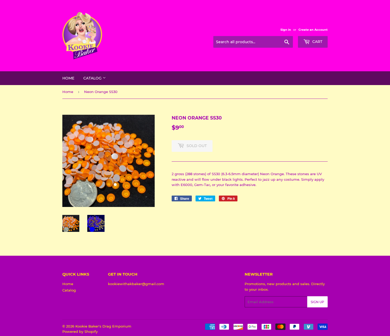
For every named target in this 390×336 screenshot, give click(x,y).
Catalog (93, 78)
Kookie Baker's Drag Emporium (103, 326)
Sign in (285, 30)
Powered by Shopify (80, 331)
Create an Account (313, 30)
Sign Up (317, 302)
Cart (316, 41)
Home (68, 78)
